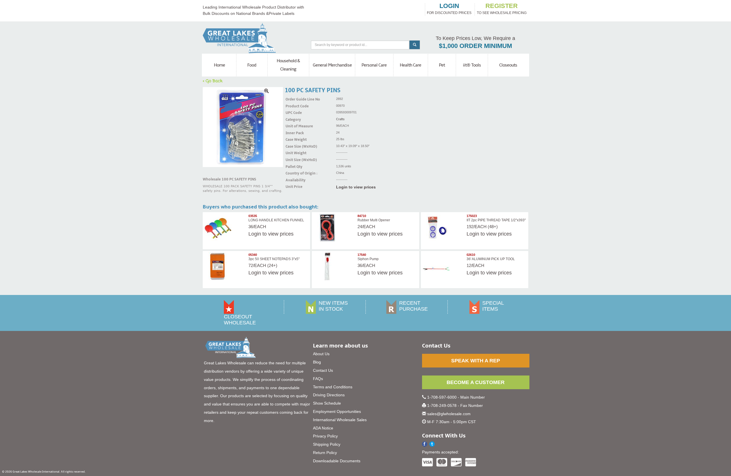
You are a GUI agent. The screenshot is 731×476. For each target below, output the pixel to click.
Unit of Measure (293, 126)
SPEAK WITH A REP (475, 360)
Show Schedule (327, 403)
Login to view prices (356, 187)
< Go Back (213, 80)
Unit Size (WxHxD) (293, 160)
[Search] (414, 44)
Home (219, 65)
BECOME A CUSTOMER (476, 382)
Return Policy (325, 452)
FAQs (318, 378)
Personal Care (374, 65)
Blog (317, 362)
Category (293, 119)
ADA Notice (323, 428)
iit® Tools (472, 65)
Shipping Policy (326, 444)
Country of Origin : (293, 173)
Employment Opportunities (337, 411)
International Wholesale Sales (340, 419)
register (501, 6)
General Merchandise (332, 65)
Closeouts (508, 65)
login (449, 6)
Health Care (410, 65)
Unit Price (293, 186)
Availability (293, 180)
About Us (321, 354)
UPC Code (293, 113)
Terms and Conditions (332, 387)
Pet (442, 65)
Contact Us (323, 370)
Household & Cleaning (288, 65)
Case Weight (293, 139)
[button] (432, 444)
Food (251, 65)
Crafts (340, 119)
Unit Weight (293, 153)
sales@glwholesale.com (449, 413)
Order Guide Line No (293, 99)
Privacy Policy (325, 436)
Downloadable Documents (336, 461)
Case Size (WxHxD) (293, 146)
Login (254, 234)
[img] (243, 127)
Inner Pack (293, 133)
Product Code (293, 106)
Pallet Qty (293, 166)
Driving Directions (329, 395)
